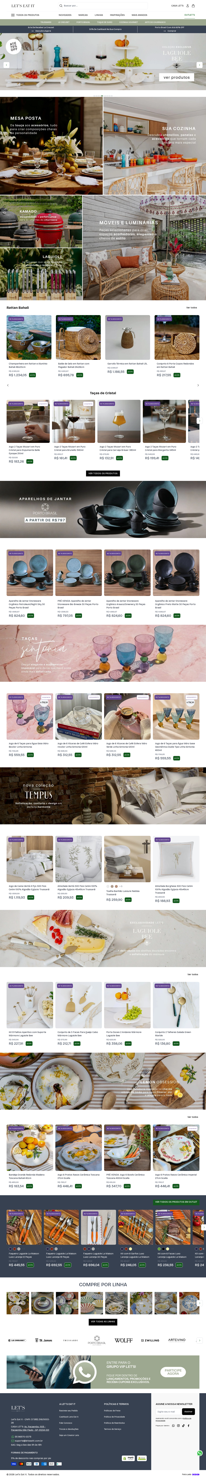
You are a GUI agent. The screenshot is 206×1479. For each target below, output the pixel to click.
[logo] (23, 5)
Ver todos (191, 307)
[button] (41, 31)
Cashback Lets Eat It (68, 1417)
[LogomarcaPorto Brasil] (96, 1340)
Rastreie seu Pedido (68, 1411)
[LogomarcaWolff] (123, 1340)
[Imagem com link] (103, 1372)
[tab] (94, 95)
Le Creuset (64, 22)
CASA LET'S (177, 5)
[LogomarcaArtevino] (176, 1340)
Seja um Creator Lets (69, 1435)
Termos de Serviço (112, 1429)
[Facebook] (188, 1425)
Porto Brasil (83, 22)
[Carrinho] (193, 5)
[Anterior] (6, 65)
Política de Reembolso (114, 1423)
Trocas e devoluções (68, 1429)
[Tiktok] (183, 1425)
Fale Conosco (65, 1423)
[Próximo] (199, 65)
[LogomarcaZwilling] (150, 1340)
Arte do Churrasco (155, 22)
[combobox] (103, 5)
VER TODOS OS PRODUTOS (103, 473)
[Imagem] (103, 61)
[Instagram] (178, 1425)
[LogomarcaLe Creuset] (17, 1340)
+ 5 (23, 1249)
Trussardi (45, 22)
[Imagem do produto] (29, 337)
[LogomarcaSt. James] (43, 1340)
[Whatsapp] (173, 1425)
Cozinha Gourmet (128, 22)
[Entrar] (187, 5)
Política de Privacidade (114, 1417)
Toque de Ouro (104, 22)
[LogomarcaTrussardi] (70, 1340)
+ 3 (121, 886)
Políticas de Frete (112, 1411)
